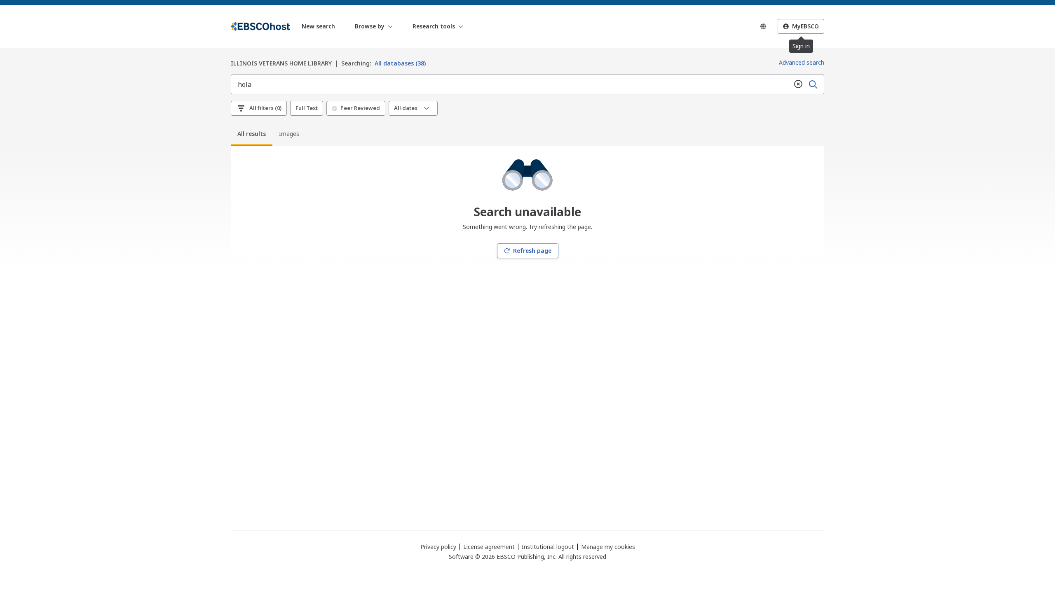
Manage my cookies (608, 547)
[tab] (251, 135)
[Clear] (798, 84)
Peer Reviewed (360, 108)
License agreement (489, 547)
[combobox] (511, 84)
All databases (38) (383, 63)
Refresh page (532, 250)
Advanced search (801, 62)
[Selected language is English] (763, 26)
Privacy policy (438, 547)
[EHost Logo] (260, 26)
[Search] (813, 84)
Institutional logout (548, 547)
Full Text (306, 108)
